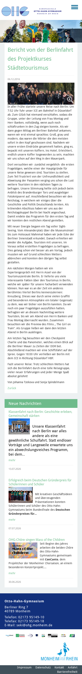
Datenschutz (43, 667)
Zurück (12, 388)
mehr (12, 460)
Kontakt (59, 667)
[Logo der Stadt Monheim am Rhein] (59, 651)
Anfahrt (72, 667)
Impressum (24, 667)
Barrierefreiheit (67, 671)
